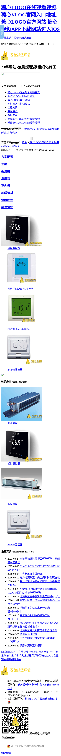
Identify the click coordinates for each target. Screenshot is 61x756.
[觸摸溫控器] (21, 245)
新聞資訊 (31, 655)
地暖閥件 (14, 132)
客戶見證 (13, 115)
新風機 (5, 171)
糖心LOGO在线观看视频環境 (41, 698)
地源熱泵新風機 (32, 129)
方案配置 (7, 157)
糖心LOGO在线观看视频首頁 (24, 92)
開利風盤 (13, 423)
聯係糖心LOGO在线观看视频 (24, 122)
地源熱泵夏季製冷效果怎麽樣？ (40, 596)
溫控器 (45, 129)
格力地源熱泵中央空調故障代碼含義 (40, 577)
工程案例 (13, 107)
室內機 (52, 129)
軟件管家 (7, 207)
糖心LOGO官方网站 (19, 100)
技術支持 (11, 655)
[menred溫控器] (21, 366)
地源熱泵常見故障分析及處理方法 (38, 630)
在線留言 (16, 38)
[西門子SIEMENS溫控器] (21, 285)
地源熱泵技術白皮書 (19, 103)
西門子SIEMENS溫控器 (20, 288)
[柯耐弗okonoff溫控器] (21, 326)
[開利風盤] (21, 420)
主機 (4, 164)
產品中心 (13, 111)
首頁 (24, 142)
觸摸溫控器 (14, 248)
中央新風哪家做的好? (31, 573)
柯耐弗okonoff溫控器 (19, 329)
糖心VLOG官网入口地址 (21, 96)
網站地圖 (26, 38)
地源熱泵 (38, 652)
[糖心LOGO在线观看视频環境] (18, 59)
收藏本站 (6, 38)
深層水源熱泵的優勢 (31, 645)
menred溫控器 (15, 369)
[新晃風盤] (21, 501)
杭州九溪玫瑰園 (28, 634)
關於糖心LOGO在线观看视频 (24, 119)
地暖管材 (7, 193)
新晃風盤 (13, 504)
